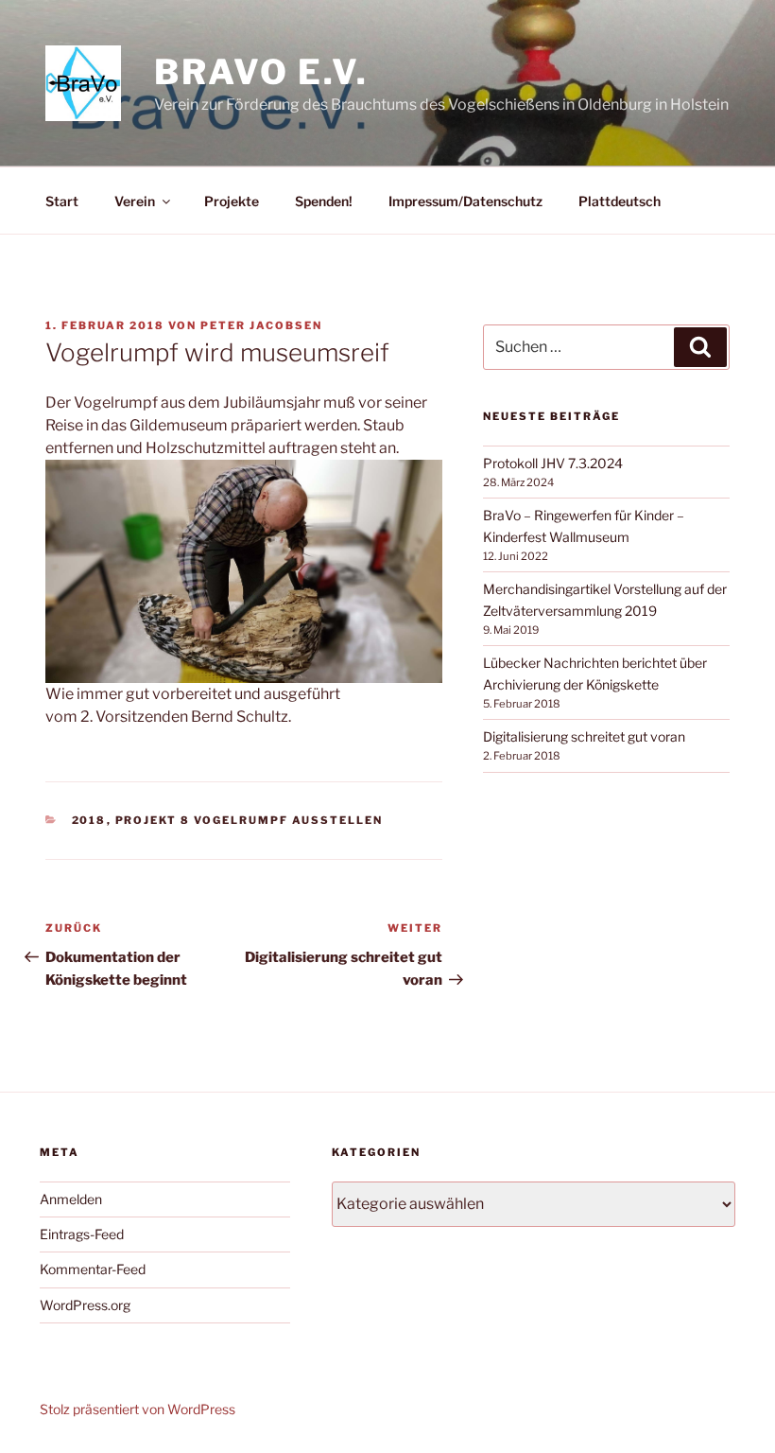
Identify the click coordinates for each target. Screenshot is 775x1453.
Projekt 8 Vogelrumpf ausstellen (249, 820)
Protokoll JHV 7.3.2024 (553, 463)
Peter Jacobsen (261, 325)
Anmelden (71, 1199)
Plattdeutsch (619, 201)
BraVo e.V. (261, 72)
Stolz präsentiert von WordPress (137, 1409)
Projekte (231, 201)
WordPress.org (85, 1305)
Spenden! (324, 201)
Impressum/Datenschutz (465, 201)
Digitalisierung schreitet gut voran (584, 736)
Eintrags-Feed (82, 1234)
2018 (89, 820)
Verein (134, 201)
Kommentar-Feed (93, 1269)
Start (61, 201)
